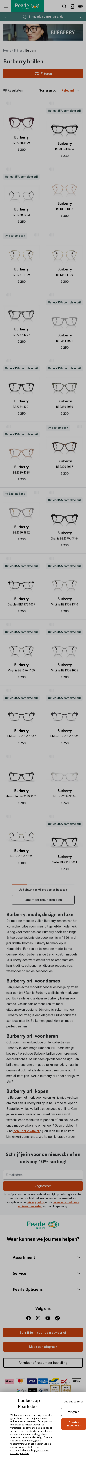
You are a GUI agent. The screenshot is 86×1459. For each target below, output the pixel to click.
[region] (43, 1425)
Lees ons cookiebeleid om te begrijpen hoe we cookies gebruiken (29, 1450)
